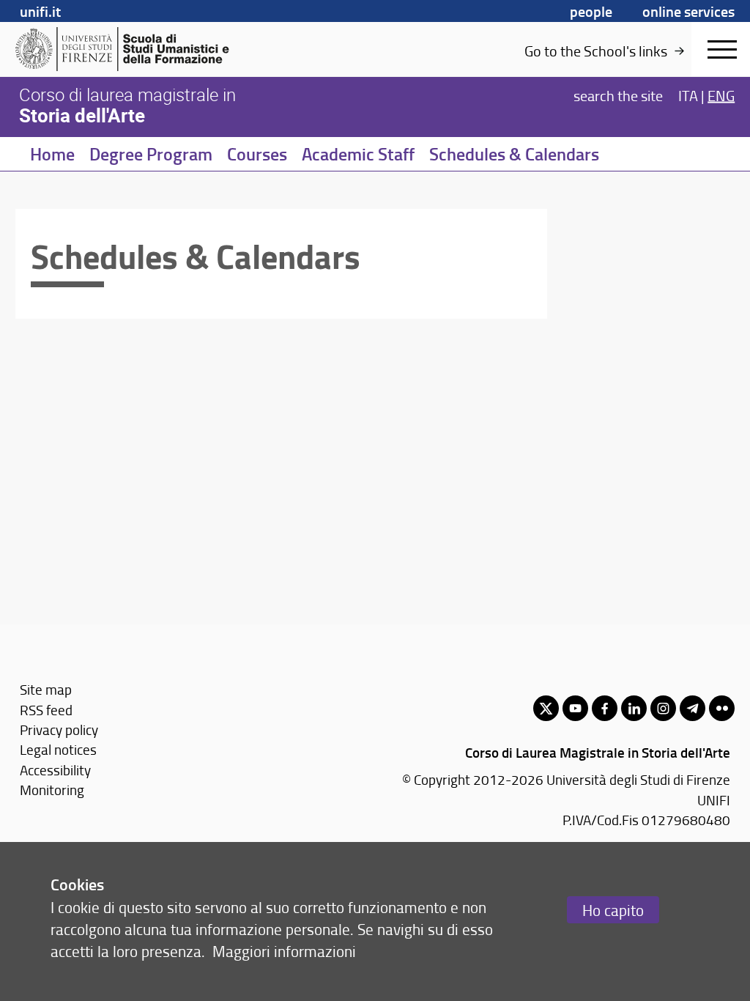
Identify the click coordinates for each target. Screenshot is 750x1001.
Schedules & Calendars (514, 153)
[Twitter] (546, 708)
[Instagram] (663, 708)
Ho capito (613, 909)
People (591, 11)
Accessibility (55, 770)
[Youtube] (575, 708)
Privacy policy (59, 729)
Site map (46, 689)
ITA (688, 95)
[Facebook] (604, 708)
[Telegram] (692, 708)
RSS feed (46, 710)
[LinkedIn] (634, 708)
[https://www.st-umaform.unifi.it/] (128, 49)
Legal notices (58, 749)
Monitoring (52, 789)
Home (52, 153)
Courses (257, 153)
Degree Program (150, 153)
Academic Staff (358, 153)
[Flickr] (722, 708)
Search (618, 95)
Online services (688, 11)
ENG (721, 95)
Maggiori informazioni (284, 950)
